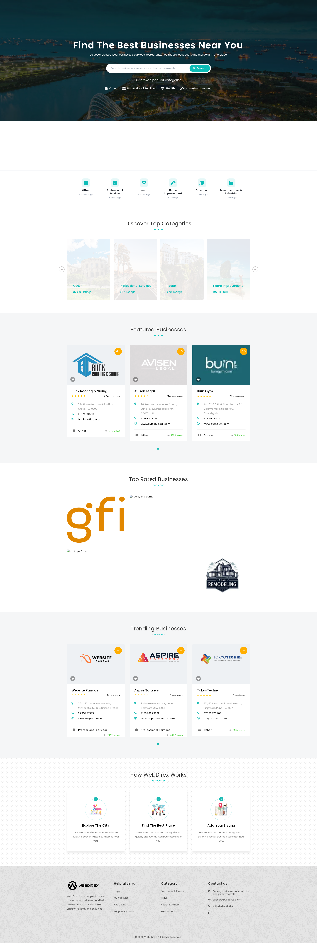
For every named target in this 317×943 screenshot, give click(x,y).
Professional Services (135, 286)
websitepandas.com (92, 718)
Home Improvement (228, 286)
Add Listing (120, 904)
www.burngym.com (216, 424)
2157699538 (86, 414)
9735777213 (86, 713)
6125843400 (149, 418)
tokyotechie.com (215, 718)
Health (171, 286)
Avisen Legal (144, 391)
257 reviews (175, 396)
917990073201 (150, 713)
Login (117, 891)
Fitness (208, 435)
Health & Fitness (170, 904)
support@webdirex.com (226, 899)
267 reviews (237, 396)
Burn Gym (205, 391)
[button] (255, 269)
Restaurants (168, 911)
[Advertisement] (158, 146)
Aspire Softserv (146, 690)
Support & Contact (125, 911)
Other (77, 286)
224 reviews (112, 396)
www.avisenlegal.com (155, 424)
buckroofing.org (89, 419)
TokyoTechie (207, 690)
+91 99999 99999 (223, 906)
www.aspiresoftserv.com (158, 718)
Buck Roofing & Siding (89, 391)
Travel (164, 898)
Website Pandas (84, 690)
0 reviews (113, 695)
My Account (121, 898)
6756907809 (212, 418)
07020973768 (213, 713)
